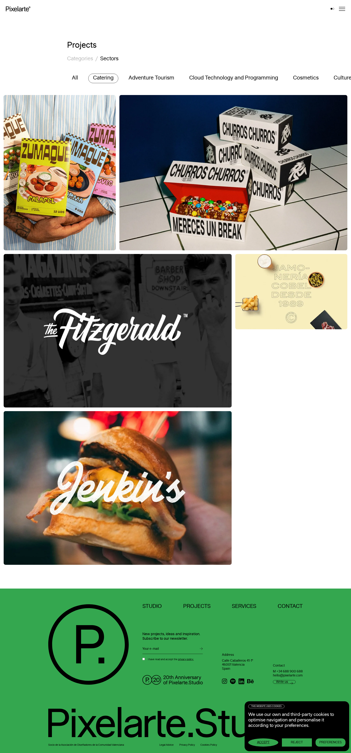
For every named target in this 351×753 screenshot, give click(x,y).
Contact (290, 606)
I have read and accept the (171, 659)
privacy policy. (186, 659)
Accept (263, 742)
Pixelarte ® (19, 9)
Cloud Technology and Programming (233, 78)
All (75, 78)
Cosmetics (306, 78)
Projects (197, 606)
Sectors (109, 58)
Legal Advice (166, 745)
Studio (152, 606)
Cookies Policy (208, 745)
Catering (103, 78)
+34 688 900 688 (289, 671)
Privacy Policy (187, 745)
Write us (282, 682)
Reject (297, 742)
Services (244, 606)
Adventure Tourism (151, 78)
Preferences (330, 742)
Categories (80, 58)
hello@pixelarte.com (288, 675)
